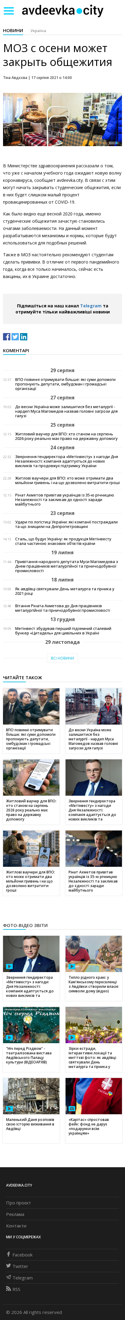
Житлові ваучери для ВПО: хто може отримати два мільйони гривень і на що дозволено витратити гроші (67, 480)
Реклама (15, 1214)
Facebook (22, 1255)
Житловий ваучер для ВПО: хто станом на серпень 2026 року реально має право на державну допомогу (66, 436)
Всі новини (62, 658)
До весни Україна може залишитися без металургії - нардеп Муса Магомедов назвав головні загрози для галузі (66, 411)
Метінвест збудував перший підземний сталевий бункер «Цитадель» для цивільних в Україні (63, 630)
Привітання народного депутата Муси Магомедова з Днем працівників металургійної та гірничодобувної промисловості (66, 566)
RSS (16, 1289)
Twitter (20, 1266)
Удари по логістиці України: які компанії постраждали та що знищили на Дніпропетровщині (66, 524)
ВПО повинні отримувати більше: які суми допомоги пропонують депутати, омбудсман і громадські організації (65, 384)
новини (13, 30)
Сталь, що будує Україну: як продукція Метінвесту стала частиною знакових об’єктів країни (63, 541)
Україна (38, 30)
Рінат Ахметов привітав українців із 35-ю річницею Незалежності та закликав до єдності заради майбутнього (64, 499)
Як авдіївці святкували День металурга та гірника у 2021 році (64, 591)
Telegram (91, 306)
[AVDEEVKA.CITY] (62, 11)
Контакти (16, 1226)
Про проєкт (18, 1203)
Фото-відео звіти (25, 925)
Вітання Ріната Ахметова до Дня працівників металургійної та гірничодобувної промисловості (62, 608)
